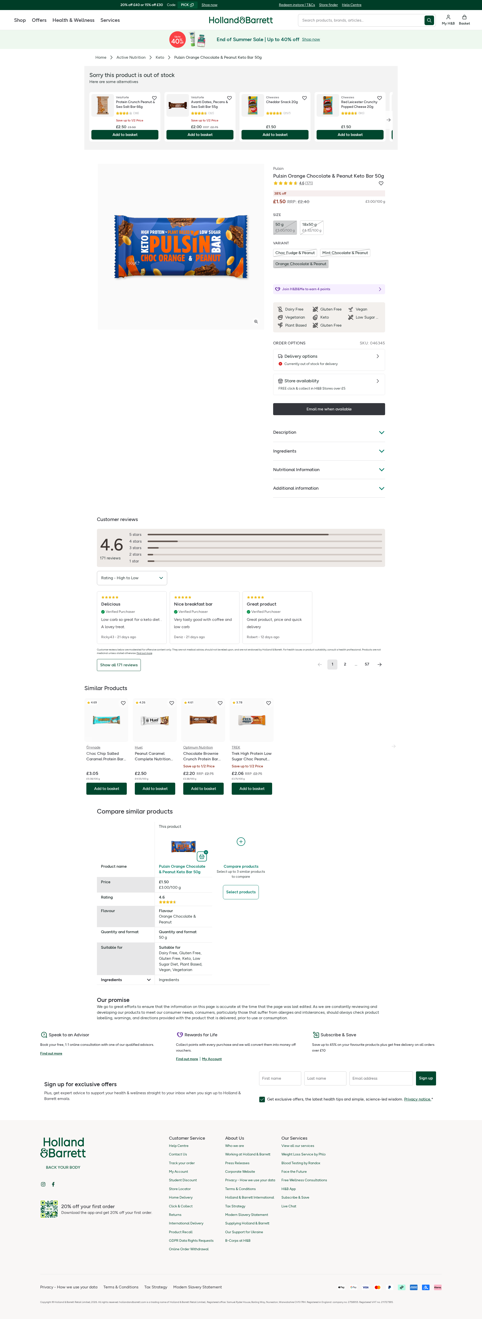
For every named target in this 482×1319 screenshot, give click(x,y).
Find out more (144, 653)
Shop (20, 20)
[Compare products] (241, 841)
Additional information (296, 488)
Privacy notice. (417, 1099)
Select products (241, 892)
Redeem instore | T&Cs (297, 5)
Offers (39, 20)
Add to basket (125, 134)
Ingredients (284, 451)
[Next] (389, 120)
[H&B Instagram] (43, 1184)
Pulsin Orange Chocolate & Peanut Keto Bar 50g (182, 869)
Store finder (328, 5)
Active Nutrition (131, 57)
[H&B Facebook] (53, 1184)
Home (100, 57)
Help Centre (352, 5)
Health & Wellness (73, 20)
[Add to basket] (202, 856)
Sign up (426, 1078)
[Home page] (241, 20)
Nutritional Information (296, 469)
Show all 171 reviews (119, 665)
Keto (160, 57)
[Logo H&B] (241, 22)
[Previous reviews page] (319, 664)
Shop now (209, 5)
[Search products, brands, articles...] (430, 20)
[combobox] (361, 20)
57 (367, 664)
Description (284, 432)
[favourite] (154, 98)
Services (110, 20)
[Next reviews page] (379, 664)
